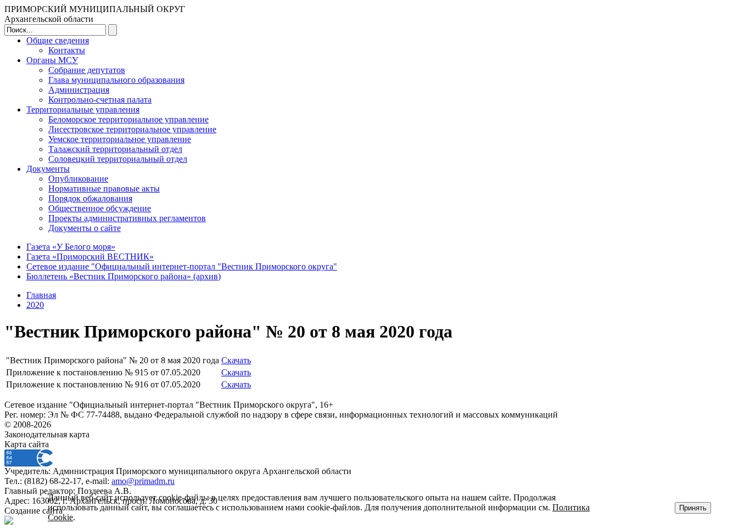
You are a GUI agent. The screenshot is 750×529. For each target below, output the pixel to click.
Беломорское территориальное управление (128, 119)
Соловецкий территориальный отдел (117, 159)
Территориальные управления (82, 109)
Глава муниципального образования (116, 80)
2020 (35, 304)
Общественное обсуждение (99, 208)
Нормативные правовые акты (104, 188)
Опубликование (78, 178)
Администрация (78, 89)
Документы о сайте (84, 228)
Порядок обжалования (90, 198)
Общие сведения (57, 40)
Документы (48, 168)
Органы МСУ (52, 60)
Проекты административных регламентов (127, 218)
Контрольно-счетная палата (100, 99)
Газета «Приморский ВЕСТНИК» (90, 256)
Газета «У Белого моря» (70, 246)
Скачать (236, 360)
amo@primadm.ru (143, 481)
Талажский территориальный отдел (115, 149)
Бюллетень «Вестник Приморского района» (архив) (123, 276)
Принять (693, 508)
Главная (41, 295)
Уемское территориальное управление (119, 139)
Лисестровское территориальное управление (132, 129)
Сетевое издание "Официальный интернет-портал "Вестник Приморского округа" (181, 266)
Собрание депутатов (86, 70)
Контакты (66, 50)
